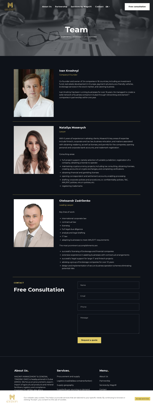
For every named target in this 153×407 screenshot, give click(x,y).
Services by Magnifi (81, 7)
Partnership (61, 7)
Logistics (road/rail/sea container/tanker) (74, 381)
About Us (47, 7)
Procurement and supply (68, 376)
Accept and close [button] (142, 399)
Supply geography (65, 385)
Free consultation (137, 7)
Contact (99, 7)
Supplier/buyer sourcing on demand (73, 389)
